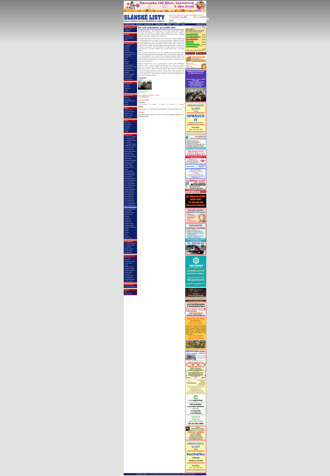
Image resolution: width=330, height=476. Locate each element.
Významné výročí (129, 79)
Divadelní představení (130, 101)
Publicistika (127, 47)
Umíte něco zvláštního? (130, 227)
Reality (126, 131)
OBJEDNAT (127, 30)
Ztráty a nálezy (128, 124)
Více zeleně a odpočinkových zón (194, 45)
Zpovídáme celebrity (129, 70)
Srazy (126, 92)
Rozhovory (127, 50)
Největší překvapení (129, 191)
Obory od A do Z (128, 29)
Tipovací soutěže (129, 110)
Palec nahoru (128, 257)
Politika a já (127, 218)
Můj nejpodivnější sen (130, 203)
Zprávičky (127, 48)
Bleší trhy (127, 129)
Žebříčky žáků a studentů (130, 146)
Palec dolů (127, 259)
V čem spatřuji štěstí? (130, 183)
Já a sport (127, 216)
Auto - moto (127, 122)
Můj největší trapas (129, 198)
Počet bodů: (141, 102)
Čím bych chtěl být (129, 171)
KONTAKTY (139, 24)
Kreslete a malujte (129, 223)
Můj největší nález (129, 187)
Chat (126, 291)
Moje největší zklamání (130, 205)
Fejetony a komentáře (130, 261)
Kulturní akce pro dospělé (192, 36)
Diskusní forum (128, 293)
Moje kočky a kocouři (129, 155)
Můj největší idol (128, 164)
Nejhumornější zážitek (130, 189)
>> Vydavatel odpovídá (130, 144)
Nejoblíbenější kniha (129, 212)
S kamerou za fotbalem (130, 286)
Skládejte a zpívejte (129, 225)
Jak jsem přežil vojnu (129, 279)
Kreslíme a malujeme (130, 268)
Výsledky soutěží (129, 113)
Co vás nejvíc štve (129, 281)
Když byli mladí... (129, 68)
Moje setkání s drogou (130, 173)
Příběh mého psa (129, 153)
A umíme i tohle (128, 272)
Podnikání (127, 72)
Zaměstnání (127, 126)
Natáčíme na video (129, 266)
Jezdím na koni (128, 158)
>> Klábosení (128, 142)
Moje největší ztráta (129, 196)
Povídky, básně (128, 263)
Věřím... (126, 169)
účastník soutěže (174, 114)
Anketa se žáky (128, 238)
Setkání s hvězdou (129, 165)
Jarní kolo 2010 (128, 252)
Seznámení (127, 128)
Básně (126, 234)
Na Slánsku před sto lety (130, 66)
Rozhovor (127, 236)
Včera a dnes (128, 77)
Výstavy (126, 102)
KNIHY (183, 24)
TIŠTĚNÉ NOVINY (160, 24)
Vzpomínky (127, 84)
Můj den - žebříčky (129, 248)
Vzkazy (126, 90)
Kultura (126, 57)
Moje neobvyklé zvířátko (130, 156)
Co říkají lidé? (128, 56)
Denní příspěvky (128, 250)
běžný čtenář (144, 116)
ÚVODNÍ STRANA (130, 24)
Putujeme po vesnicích (130, 54)
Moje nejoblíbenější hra (130, 180)
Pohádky (127, 232)
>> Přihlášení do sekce (130, 243)
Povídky (126, 230)
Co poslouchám (128, 176)
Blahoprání (127, 86)
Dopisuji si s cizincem (130, 162)
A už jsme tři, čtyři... (129, 275)
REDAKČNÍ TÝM (148, 24)
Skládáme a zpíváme (129, 270)
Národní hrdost (128, 211)
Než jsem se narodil (129, 202)
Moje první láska (128, 214)
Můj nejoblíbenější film (130, 178)
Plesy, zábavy (128, 99)
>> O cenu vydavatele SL (131, 136)
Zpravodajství (128, 45)
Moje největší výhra (129, 194)
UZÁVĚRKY (176, 24)
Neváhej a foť (128, 220)
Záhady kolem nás (129, 167)
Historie (126, 63)
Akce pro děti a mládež (191, 38)
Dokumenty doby (129, 65)
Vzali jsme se (128, 274)
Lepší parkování (190, 43)
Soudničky (127, 61)
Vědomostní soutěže (129, 111)
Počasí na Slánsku (129, 38)
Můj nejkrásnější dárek (130, 209)
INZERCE (169, 24)
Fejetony (127, 229)
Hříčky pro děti (128, 117)
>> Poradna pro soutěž (130, 140)
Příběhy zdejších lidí (129, 52)
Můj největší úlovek (129, 149)
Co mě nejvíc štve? (129, 182)
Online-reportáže (129, 75)
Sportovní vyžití (189, 40)
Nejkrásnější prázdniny (130, 207)
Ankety (126, 39)
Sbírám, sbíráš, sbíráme (130, 151)
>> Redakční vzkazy (129, 138)
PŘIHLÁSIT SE (201, 24)
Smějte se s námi (129, 115)
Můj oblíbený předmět (130, 174)
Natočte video (128, 221)
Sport (126, 59)
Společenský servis (129, 36)
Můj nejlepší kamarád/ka (130, 160)
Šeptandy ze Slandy (129, 74)
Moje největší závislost (130, 185)
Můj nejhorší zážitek (129, 192)
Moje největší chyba (129, 200)
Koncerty (127, 97)
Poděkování (127, 88)
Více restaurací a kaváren (192, 33)
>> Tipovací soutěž (129, 147)
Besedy (126, 104)
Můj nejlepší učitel (129, 277)
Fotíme (126, 265)
